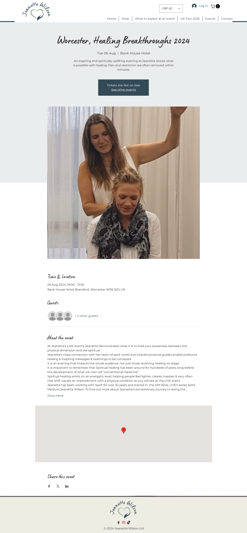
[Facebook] (118, 523)
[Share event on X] (58, 486)
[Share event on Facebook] (49, 486)
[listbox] (171, 9)
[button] (216, 6)
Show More (55, 395)
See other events (123, 89)
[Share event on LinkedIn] (67, 486)
